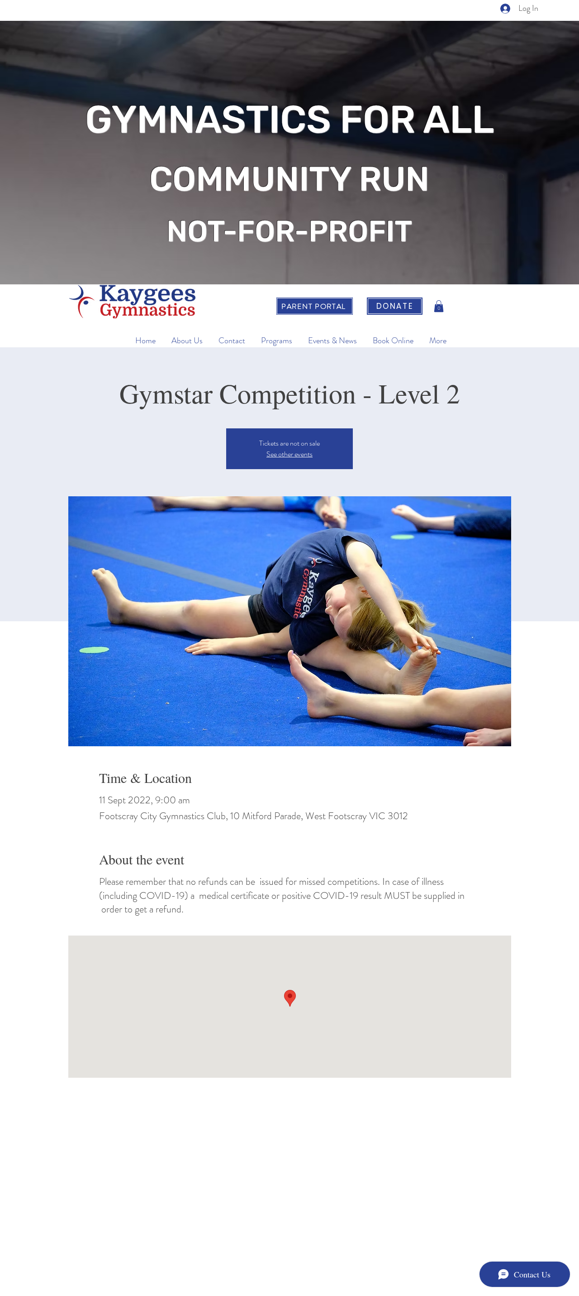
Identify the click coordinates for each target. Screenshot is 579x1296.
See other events (289, 454)
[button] (439, 306)
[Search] (501, 177)
